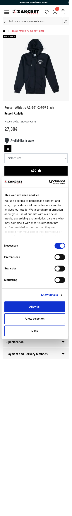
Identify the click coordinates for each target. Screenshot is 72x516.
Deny (34, 330)
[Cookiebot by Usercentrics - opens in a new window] (49, 182)
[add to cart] (63, 12)
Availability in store (22, 140)
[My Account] (55, 11)
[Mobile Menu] (6, 12)
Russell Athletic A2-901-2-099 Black (28, 31)
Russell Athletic (13, 113)
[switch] (59, 257)
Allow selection (34, 318)
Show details (49, 294)
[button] (4, 21)
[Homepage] (4, 31)
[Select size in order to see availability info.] (7, 148)
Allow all (34, 306)
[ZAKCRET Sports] (25, 11)
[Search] (66, 21)
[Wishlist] (46, 11)
